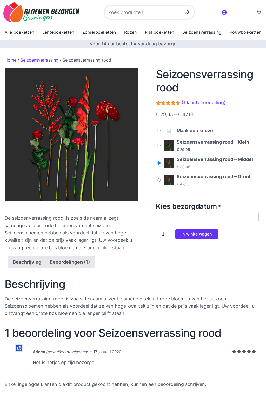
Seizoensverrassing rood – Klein (213, 142)
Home (10, 60)
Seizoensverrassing (39, 60)
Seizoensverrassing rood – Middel (215, 159)
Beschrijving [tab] (27, 262)
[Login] (224, 12)
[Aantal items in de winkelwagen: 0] (259, 12)
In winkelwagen (196, 234)
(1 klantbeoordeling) (204, 102)
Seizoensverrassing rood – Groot (214, 176)
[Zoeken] (187, 12)
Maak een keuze (195, 130)
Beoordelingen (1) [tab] (70, 262)
